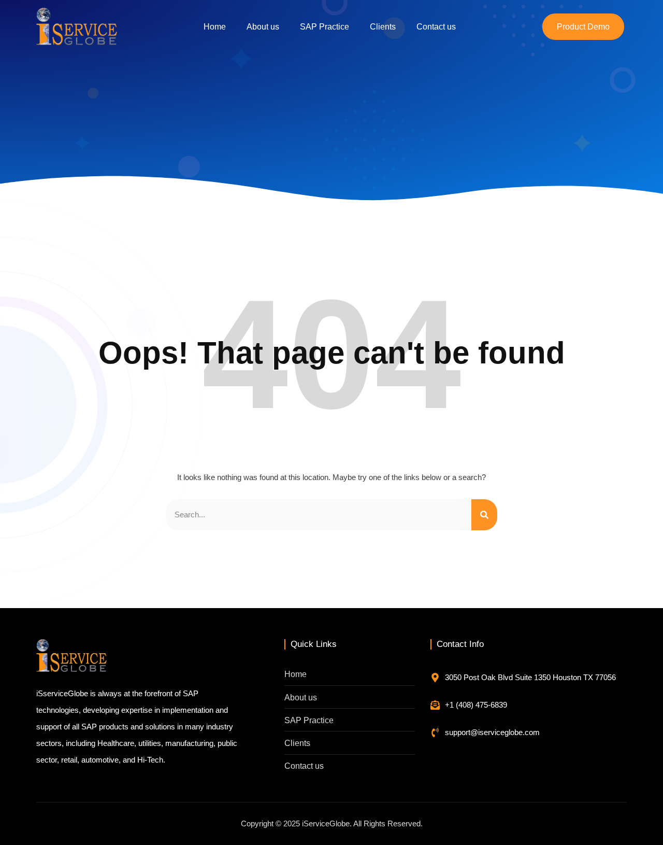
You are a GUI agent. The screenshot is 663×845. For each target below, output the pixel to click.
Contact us (436, 26)
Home (215, 26)
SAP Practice (324, 26)
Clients (383, 26)
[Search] (484, 514)
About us (263, 26)
